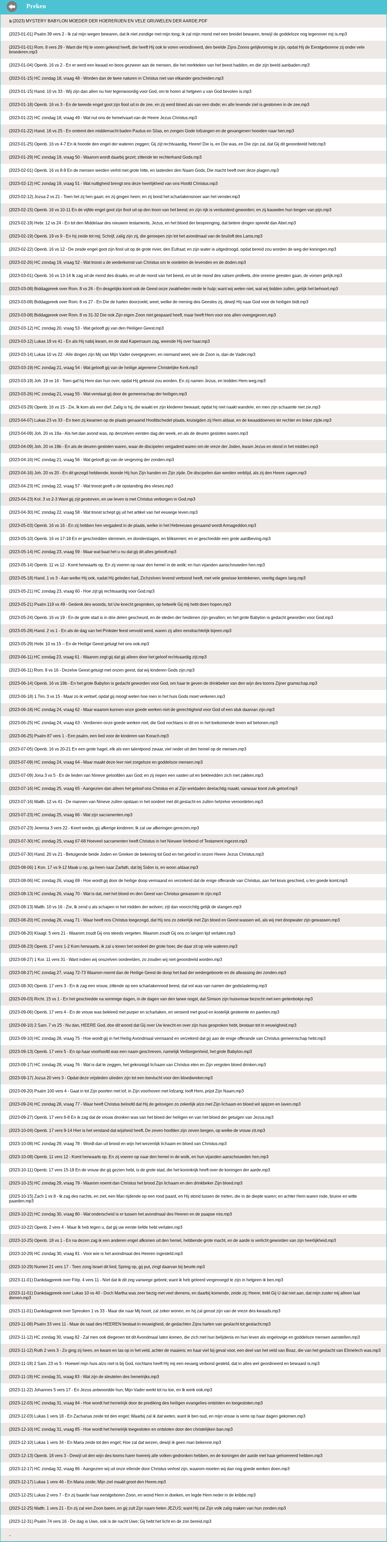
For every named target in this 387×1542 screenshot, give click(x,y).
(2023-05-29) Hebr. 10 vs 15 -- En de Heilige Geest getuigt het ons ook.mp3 (79, 644)
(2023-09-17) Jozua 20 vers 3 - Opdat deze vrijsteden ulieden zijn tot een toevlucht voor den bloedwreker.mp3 (111, 1078)
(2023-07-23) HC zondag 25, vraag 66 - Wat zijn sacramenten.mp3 (70, 815)
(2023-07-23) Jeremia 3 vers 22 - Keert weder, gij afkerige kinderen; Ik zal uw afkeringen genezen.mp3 (104, 828)
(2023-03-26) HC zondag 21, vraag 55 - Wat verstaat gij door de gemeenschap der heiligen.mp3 (98, 394)
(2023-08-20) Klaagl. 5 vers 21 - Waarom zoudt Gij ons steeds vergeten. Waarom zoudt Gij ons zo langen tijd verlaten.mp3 (122, 933)
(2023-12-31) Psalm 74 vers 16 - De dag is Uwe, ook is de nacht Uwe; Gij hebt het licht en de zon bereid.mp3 (110, 1521)
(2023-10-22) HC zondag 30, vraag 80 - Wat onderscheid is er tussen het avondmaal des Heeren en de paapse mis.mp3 (120, 1214)
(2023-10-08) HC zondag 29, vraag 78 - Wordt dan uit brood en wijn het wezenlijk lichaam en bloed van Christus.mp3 (118, 1143)
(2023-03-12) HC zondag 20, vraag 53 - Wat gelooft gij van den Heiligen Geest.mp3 (86, 328)
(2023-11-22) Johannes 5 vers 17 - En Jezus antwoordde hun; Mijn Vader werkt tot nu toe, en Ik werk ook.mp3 (110, 1390)
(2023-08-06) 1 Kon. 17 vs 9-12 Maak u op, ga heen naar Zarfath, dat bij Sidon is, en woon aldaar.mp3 (103, 867)
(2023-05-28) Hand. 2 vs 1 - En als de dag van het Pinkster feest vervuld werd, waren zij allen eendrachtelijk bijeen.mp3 (120, 630)
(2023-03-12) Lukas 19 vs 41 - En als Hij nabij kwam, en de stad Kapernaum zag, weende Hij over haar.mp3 (109, 341)
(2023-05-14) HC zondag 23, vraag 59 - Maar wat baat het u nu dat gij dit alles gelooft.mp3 (92, 552)
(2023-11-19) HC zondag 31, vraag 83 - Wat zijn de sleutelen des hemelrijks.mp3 (84, 1376)
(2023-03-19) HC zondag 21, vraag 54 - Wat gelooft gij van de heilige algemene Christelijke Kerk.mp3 (103, 367)
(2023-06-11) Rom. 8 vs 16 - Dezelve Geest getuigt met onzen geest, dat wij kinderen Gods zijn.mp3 (102, 670)
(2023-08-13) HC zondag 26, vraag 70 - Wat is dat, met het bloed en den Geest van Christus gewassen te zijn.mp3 (115, 893)
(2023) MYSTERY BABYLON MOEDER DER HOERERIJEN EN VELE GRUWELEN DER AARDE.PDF (110, 21)
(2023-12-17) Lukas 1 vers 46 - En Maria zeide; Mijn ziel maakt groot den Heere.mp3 (87, 1482)
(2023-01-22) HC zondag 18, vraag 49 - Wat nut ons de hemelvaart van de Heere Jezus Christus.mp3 (103, 117)
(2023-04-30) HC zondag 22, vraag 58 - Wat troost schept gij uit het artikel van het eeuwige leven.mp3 (103, 512)
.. (10, 1534)
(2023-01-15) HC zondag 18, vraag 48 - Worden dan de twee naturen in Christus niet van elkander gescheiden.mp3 (116, 78)
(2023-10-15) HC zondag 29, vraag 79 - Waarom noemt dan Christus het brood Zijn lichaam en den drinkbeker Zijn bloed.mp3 (125, 1183)
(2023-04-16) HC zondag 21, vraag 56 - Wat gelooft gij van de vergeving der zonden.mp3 (91, 459)
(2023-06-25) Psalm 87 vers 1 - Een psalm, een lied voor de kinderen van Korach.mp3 (89, 736)
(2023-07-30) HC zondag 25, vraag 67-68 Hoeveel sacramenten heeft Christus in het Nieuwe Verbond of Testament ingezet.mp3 (128, 841)
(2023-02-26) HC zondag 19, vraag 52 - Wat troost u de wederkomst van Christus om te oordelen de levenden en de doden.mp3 (127, 262)
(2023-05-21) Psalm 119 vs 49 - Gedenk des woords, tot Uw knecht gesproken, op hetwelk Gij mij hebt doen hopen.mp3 (120, 604)
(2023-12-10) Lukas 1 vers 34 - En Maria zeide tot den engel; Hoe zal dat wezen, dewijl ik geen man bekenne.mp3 (115, 1442)
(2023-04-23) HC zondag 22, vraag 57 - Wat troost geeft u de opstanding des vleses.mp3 (91, 486)
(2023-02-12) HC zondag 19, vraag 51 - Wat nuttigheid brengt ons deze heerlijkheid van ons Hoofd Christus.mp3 (113, 183)
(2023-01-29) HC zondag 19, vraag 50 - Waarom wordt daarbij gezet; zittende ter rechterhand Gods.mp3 (105, 157)
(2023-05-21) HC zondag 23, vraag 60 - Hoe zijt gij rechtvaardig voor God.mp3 (82, 591)
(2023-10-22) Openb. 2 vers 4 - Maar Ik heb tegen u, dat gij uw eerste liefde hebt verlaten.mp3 (95, 1227)
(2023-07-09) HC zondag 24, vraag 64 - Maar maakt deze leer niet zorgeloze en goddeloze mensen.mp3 (106, 762)
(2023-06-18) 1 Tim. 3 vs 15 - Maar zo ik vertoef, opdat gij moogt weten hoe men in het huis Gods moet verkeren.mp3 (117, 696)
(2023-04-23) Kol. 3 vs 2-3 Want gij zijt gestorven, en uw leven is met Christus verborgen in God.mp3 (102, 499)
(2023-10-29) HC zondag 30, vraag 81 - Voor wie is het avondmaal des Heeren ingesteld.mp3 (96, 1253)
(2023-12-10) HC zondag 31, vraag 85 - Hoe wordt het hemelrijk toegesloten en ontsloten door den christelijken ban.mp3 (121, 1429)
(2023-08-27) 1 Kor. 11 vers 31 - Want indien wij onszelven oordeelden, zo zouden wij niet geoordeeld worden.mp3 (115, 959)
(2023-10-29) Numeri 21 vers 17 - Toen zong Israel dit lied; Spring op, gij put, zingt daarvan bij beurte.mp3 (107, 1266)
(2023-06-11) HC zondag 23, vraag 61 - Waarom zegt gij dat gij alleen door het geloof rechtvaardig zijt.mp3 (108, 657)
